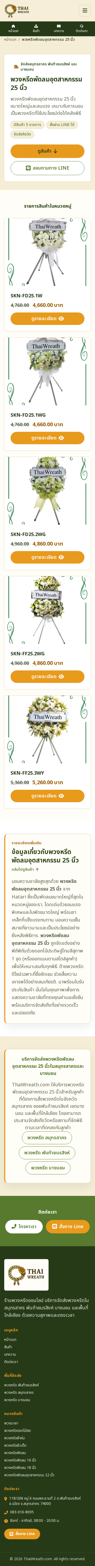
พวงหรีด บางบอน (48, 1168)
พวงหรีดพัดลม (15, 1453)
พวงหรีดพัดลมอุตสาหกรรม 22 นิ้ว (29, 1475)
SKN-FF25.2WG (28, 653)
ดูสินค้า (44, 151)
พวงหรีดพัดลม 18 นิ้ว (20, 1467)
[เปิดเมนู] (85, 10)
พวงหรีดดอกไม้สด (17, 1430)
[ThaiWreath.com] (17, 10)
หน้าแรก (13, 31)
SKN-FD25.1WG (28, 415)
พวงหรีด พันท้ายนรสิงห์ (47, 1152)
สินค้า (36, 31)
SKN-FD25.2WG (28, 534)
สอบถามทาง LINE (51, 168)
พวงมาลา (11, 1423)
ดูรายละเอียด (43, 318)
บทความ (59, 31)
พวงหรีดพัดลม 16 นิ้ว (20, 1460)
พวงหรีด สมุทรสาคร (46, 1137)
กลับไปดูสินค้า (23, 869)
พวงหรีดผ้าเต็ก (15, 1445)
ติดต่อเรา (82, 31)
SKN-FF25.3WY (27, 773)
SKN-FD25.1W (26, 295)
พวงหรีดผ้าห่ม (14, 1438)
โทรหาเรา (27, 1226)
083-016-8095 (22, 1512)
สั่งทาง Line (71, 1226)
